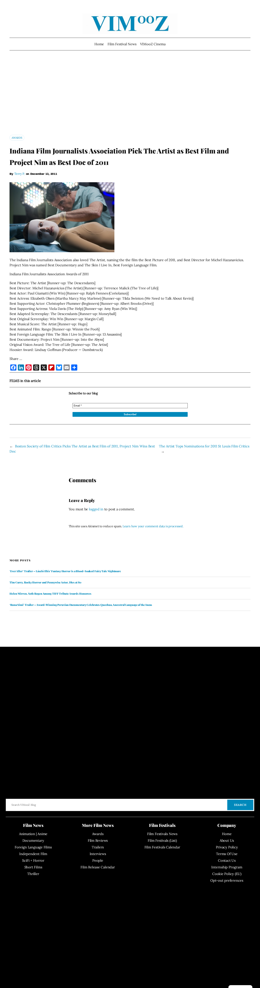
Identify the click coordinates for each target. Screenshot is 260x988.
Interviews (98, 854)
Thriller (33, 874)
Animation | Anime (33, 834)
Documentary (33, 840)
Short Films (33, 867)
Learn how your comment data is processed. (153, 526)
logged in (96, 509)
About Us (227, 840)
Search (240, 805)
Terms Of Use (226, 854)
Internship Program (226, 867)
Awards (17, 137)
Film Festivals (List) (162, 840)
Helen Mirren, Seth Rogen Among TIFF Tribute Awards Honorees (50, 593)
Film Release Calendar (98, 867)
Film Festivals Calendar (162, 847)
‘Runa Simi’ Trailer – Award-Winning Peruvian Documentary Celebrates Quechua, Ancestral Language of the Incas (81, 605)
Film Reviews (98, 840)
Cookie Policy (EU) (226, 874)
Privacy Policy (227, 847)
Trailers (98, 847)
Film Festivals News (162, 834)
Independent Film (33, 854)
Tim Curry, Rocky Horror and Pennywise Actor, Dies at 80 (45, 582)
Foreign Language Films (33, 847)
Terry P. (19, 174)
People (97, 860)
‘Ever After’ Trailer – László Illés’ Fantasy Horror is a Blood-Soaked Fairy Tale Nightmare (65, 571)
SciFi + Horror (33, 860)
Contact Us (227, 860)
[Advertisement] (130, 94)
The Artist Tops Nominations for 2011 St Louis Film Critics (204, 446)
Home (99, 44)
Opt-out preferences (226, 880)
